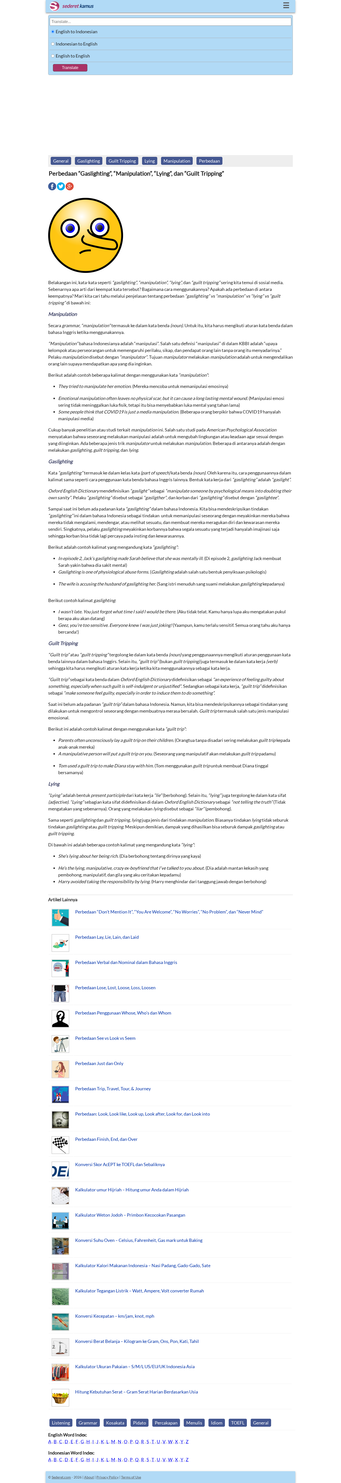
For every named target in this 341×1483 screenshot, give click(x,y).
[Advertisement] (170, 113)
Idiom (216, 1422)
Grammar (88, 1422)
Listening (61, 1422)
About (89, 1477)
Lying (150, 161)
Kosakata (115, 1422)
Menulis (194, 1422)
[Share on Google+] (70, 190)
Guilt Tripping (122, 161)
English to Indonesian (76, 31)
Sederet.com (61, 1477)
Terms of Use (131, 1477)
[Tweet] (61, 190)
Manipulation (177, 161)
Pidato (139, 1422)
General (61, 161)
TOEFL (237, 1422)
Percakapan (166, 1422)
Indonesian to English (76, 44)
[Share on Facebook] (52, 190)
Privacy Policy (107, 1477)
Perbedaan (209, 161)
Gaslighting (88, 161)
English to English (73, 56)
